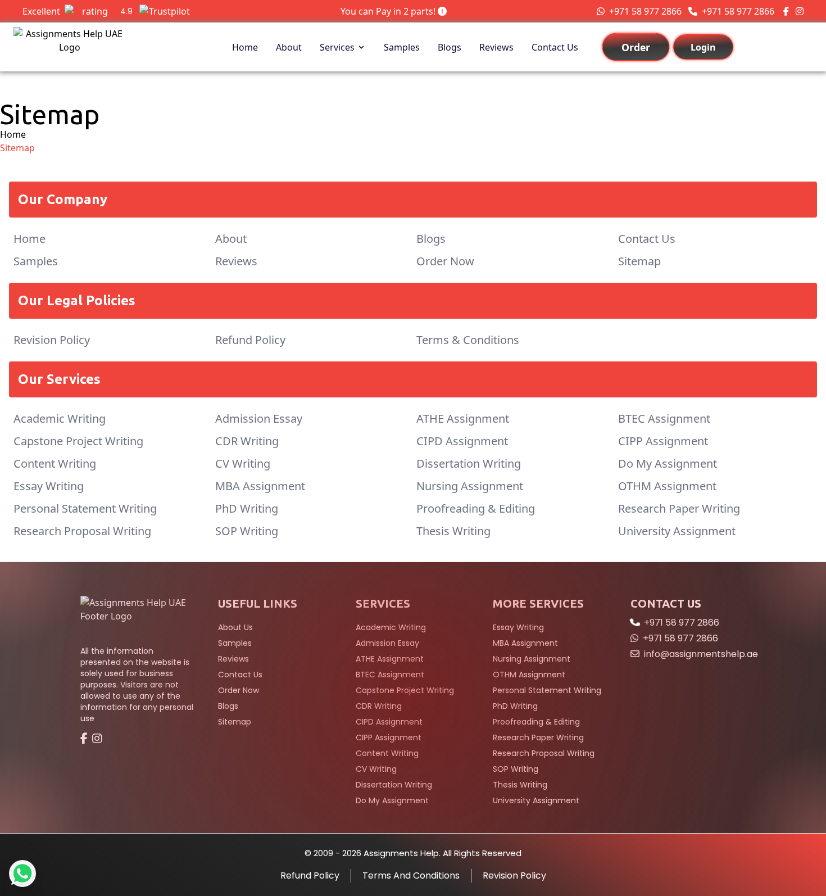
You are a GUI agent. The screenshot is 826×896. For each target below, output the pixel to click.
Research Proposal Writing (82, 530)
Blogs (449, 47)
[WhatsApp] (22, 873)
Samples (402, 47)
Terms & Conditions (467, 339)
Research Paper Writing (679, 508)
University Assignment (677, 530)
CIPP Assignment (663, 441)
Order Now (445, 261)
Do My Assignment (667, 463)
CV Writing (242, 463)
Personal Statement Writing (85, 508)
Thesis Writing (453, 530)
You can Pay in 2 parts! (389, 11)
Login (703, 47)
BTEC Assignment (664, 418)
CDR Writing (247, 441)
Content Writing (54, 463)
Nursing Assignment (469, 486)
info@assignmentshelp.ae (701, 654)
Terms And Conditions (411, 875)
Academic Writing (59, 418)
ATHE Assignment (462, 418)
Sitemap (639, 261)
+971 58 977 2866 (645, 11)
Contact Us (555, 47)
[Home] (138, 616)
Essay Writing (48, 486)
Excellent (77, 11)
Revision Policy (51, 339)
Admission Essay (258, 418)
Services (337, 47)
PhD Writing (246, 508)
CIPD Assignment (462, 441)
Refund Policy (250, 339)
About (289, 47)
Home (245, 47)
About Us (235, 627)
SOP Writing (246, 530)
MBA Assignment (260, 486)
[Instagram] (800, 11)
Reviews (496, 47)
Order (635, 47)
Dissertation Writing (468, 463)
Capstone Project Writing (78, 441)
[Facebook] (786, 11)
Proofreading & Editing (475, 508)
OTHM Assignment (667, 486)
